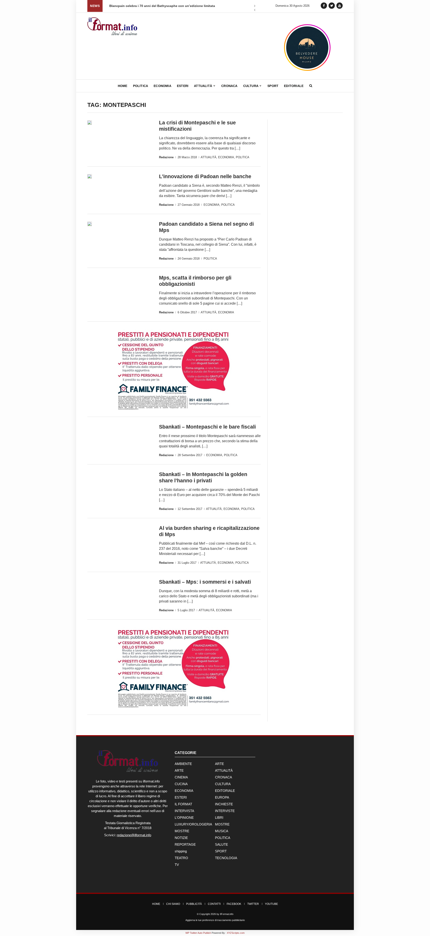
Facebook (234, 904)
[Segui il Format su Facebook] (324, 5)
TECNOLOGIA (226, 858)
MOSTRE (222, 824)
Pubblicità (194, 904)
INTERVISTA (184, 811)
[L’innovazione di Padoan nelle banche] (89, 176)
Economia (162, 86)
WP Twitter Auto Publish (198, 933)
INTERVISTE (225, 811)
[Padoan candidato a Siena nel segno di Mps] (89, 224)
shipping (181, 851)
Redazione (166, 157)
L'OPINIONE (184, 817)
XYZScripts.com (236, 933)
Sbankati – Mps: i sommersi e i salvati (205, 582)
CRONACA (223, 777)
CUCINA (181, 784)
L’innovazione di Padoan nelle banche (205, 176)
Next (254, 6)
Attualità (203, 86)
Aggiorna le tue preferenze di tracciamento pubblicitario (215, 920)
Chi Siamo (173, 904)
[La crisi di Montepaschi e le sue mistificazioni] (89, 122)
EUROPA (222, 797)
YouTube (271, 904)
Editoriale (293, 86)
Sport (272, 86)
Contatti (214, 904)
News (95, 6)
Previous (254, 10)
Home (122, 86)
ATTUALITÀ (208, 157)
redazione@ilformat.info (134, 835)
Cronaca (229, 86)
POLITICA (242, 157)
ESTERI (181, 797)
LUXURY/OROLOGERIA (193, 824)
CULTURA (223, 784)
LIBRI (219, 817)
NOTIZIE (181, 838)
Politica (140, 86)
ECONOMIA (226, 157)
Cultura (251, 86)
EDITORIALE (225, 791)
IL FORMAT (183, 804)
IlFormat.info (226, 914)
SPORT (221, 851)
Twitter (253, 904)
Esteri (182, 86)
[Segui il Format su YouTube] (339, 5)
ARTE (219, 764)
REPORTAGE (185, 844)
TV (177, 865)
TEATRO (181, 858)
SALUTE (221, 844)
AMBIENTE (183, 764)
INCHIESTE (224, 804)
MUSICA (221, 831)
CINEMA (181, 777)
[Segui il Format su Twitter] (332, 5)
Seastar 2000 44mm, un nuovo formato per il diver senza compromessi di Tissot (174, 6)
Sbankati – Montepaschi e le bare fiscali (207, 427)
